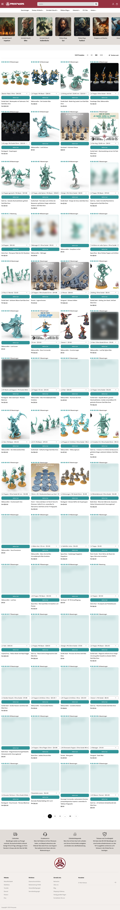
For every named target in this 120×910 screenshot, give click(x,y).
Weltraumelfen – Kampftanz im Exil (70, 249)
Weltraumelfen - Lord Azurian (9, 346)
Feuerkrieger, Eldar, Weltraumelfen (99, 101)
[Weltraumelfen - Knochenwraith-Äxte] (15, 477)
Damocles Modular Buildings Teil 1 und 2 (42, 801)
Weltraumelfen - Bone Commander (41, 350)
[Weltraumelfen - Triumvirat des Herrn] (75, 373)
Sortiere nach (115, 55)
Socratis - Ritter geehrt (67, 755)
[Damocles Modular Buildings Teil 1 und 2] (45, 777)
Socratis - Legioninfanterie (38, 300)
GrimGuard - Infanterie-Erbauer (69, 147)
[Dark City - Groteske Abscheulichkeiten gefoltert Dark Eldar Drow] (15, 176)
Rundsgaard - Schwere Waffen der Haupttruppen (74, 502)
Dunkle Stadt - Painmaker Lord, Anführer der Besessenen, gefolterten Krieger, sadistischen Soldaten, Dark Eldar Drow (43, 203)
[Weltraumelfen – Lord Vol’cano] (45, 127)
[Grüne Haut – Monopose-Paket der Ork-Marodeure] (15, 229)
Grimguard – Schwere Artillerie (69, 300)
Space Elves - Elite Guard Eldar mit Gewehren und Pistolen (44, 605)
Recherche (56, 881)
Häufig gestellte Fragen (60, 894)
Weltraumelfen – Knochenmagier (70, 350)
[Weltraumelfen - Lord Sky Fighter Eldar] (104, 326)
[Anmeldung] (113, 4)
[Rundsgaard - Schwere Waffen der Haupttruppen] (75, 477)
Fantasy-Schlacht (37, 10)
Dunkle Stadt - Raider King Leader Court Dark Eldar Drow (74, 102)
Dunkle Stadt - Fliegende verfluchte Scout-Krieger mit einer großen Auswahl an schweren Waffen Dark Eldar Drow (104, 656)
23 (70, 816)
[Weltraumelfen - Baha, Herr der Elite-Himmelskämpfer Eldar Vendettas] (45, 530)
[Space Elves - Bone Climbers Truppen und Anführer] (104, 229)
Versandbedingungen (34, 888)
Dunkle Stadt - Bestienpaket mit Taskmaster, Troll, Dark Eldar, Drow (15, 102)
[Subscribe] (115, 882)
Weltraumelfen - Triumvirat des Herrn (71, 397)
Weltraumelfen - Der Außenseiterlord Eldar (13, 450)
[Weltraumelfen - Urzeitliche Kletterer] (75, 681)
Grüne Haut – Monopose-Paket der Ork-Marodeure (15, 253)
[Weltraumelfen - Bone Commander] (45, 326)
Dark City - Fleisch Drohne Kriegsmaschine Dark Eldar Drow (44, 655)
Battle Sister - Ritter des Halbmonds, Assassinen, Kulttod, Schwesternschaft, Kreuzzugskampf (103, 503)
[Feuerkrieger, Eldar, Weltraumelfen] (104, 77)
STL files (85, 10)
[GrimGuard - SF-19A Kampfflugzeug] (75, 579)
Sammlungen (25, 10)
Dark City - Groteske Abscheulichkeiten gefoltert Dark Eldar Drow (14, 202)
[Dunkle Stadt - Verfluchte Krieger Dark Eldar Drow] (45, 425)
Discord (6, 891)
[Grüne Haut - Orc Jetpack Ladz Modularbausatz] (104, 579)
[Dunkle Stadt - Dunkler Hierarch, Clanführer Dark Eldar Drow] (15, 681)
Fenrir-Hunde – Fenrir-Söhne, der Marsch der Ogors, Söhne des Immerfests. (102, 555)
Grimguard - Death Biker (97, 755)
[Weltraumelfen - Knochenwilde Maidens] (45, 681)
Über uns (56, 885)
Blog (55, 888)
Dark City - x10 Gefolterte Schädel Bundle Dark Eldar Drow (103, 804)
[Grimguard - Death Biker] (104, 731)
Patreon (6, 894)
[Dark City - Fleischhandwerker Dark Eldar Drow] (104, 681)
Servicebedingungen (34, 891)
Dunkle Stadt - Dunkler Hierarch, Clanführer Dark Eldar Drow (14, 707)
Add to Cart (15, 97)
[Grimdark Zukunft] (75, 26)
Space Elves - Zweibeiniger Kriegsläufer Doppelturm (71, 555)
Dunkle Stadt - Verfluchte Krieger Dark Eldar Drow (44, 450)
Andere (93, 10)
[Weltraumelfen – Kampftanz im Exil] (75, 229)
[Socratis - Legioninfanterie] (45, 276)
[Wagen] (117, 4)
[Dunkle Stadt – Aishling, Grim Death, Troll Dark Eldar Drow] (104, 276)
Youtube (6, 888)
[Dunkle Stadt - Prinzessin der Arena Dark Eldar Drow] (75, 629)
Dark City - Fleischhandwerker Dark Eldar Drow (103, 705)
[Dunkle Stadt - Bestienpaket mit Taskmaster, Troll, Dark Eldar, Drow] (15, 77)
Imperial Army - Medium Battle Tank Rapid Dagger (15, 653)
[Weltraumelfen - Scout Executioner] (15, 530)
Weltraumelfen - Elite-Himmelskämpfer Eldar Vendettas (43, 399)
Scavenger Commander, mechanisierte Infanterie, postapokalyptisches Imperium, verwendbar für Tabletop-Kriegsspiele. (74, 801)
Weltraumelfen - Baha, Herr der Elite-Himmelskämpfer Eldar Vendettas (41, 555)
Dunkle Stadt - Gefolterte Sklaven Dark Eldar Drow (15, 300)
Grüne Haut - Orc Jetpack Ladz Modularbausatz (103, 604)
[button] (2, 4)
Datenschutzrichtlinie (34, 881)
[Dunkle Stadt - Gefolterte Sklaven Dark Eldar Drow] (15, 276)
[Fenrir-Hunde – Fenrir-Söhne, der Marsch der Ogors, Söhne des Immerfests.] (104, 530)
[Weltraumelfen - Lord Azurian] (15, 326)
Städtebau (7, 885)
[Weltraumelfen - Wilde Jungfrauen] (75, 425)
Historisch (76, 10)
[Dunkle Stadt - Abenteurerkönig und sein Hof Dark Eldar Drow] (104, 127)
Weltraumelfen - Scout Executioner (11, 550)
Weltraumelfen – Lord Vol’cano (39, 147)
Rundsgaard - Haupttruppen (9, 151)
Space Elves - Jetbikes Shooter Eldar (41, 755)
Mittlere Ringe (65, 10)
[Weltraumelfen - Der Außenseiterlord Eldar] (15, 425)
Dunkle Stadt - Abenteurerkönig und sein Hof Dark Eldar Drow (104, 152)
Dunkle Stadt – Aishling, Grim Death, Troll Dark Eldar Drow (103, 302)
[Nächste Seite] (76, 816)
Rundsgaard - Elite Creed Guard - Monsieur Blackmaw (13, 399)
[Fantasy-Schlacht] (18, 26)
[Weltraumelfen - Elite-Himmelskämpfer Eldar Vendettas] (45, 373)
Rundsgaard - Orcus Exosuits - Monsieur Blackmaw (15, 803)
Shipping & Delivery (59, 891)
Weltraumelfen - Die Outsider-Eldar (41, 101)
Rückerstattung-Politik (35, 885)
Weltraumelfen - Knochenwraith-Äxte (11, 502)
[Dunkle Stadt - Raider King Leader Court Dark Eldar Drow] (75, 77)
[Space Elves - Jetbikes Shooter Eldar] (45, 731)
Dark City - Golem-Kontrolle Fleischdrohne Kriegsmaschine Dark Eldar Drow (102, 202)
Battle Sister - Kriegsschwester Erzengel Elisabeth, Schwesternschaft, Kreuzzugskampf (15, 753)
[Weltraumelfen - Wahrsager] (45, 229)
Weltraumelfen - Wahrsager (38, 253)
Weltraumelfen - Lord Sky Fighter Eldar (101, 350)
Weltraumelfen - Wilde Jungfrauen (70, 450)
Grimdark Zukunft (51, 10)
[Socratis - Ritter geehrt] (75, 731)
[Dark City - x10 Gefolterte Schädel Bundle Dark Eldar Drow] (104, 778)
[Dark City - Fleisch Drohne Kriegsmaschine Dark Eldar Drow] (45, 629)
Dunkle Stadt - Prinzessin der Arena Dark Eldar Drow (73, 655)
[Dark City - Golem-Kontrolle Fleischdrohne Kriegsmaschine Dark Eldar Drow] (104, 176)
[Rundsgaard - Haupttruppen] (15, 127)
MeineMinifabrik (8, 881)
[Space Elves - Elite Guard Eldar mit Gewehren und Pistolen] (45, 579)
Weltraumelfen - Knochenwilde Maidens (42, 705)
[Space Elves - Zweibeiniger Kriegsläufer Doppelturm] (75, 530)
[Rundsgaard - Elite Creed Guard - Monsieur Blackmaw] (15, 373)
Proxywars (13, 907)
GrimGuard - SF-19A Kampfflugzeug (70, 600)
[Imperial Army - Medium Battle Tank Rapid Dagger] (15, 629)
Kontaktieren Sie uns (59, 898)
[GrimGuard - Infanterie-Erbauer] (75, 127)
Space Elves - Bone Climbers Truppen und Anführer (104, 253)
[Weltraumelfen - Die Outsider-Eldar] (45, 77)
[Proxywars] (15, 4)
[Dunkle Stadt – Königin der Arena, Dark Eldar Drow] (75, 176)
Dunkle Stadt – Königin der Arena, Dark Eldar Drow (74, 201)
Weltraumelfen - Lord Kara (8, 600)
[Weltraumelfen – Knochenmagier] (75, 326)
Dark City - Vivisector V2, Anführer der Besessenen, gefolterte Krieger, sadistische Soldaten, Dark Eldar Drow (104, 452)
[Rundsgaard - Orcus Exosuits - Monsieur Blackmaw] (15, 778)
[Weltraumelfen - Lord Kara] (15, 579)
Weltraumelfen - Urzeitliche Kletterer (71, 705)
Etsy (5, 898)
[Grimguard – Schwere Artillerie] (75, 276)
